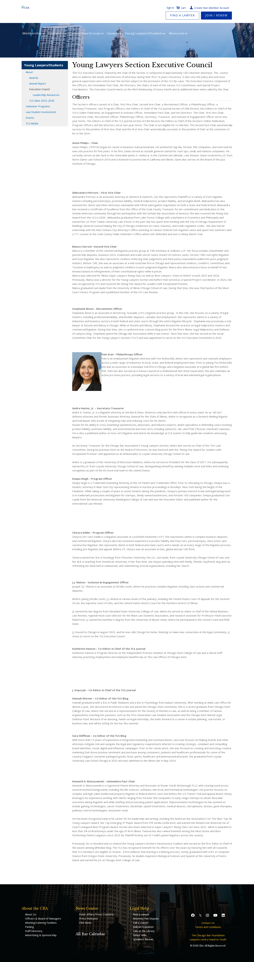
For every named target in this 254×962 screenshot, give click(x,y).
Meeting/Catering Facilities (41, 922)
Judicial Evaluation (143, 926)
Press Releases (88, 918)
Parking (29, 926)
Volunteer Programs (38, 106)
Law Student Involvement (41, 112)
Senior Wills (140, 935)
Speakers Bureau (143, 939)
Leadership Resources (46, 95)
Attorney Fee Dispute (146, 918)
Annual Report (37, 83)
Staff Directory (34, 931)
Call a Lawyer (141, 922)
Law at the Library (144, 931)
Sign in (170, 7)
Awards (33, 77)
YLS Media (32, 123)
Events (30, 117)
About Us (30, 914)
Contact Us (208, 923)
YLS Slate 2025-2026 (41, 100)
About (29, 72)
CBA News (85, 922)
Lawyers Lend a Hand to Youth (208, 939)
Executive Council (39, 89)
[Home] (25, 7)
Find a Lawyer (182, 15)
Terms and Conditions (208, 927)
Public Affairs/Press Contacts (96, 914)
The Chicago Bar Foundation (208, 935)
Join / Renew (216, 15)
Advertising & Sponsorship (41, 935)
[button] (193, 915)
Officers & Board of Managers (43, 918)
